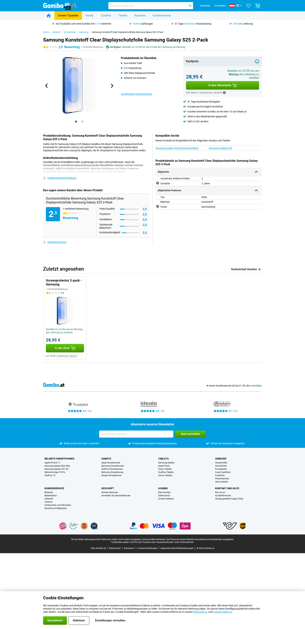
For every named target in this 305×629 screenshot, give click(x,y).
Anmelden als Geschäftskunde (115, 495)
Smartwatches (222, 478)
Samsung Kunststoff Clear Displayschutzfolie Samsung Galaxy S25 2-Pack (127, 32)
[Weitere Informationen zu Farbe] (157, 206)
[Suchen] (190, 5)
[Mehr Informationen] (224, 92)
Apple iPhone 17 (52, 462)
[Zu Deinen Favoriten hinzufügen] (257, 61)
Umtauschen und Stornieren (57, 505)
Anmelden (219, 5)
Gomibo (163, 488)
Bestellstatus (50, 495)
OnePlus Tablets (166, 472)
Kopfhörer (220, 475)
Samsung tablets (166, 462)
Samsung (83, 32)
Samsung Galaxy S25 (220, 148)
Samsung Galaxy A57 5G (56, 469)
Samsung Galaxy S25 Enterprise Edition (177, 148)
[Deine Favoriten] (248, 5)
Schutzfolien (70, 32)
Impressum (129, 548)
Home (46, 32)
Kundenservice (162, 15)
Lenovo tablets (165, 475)
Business (140, 15)
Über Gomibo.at (98, 548)
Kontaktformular (223, 495)
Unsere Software (166, 499)
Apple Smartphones (110, 462)
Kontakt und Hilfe (227, 488)
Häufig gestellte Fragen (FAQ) (229, 499)
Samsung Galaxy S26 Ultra (57, 466)
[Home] (48, 15)
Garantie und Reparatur (55, 508)
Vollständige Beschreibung (61, 178)
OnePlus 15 (49, 475)
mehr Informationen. (184, 542)
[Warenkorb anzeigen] (257, 5)
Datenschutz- (200, 611)
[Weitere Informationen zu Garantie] (157, 183)
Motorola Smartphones (112, 472)
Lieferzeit (48, 499)
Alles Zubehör (221, 482)
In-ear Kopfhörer (223, 472)
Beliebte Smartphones (59, 458)
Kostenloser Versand (67, 356)
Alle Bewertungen (56, 242)
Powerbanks (221, 469)
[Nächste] (111, 85)
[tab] (76, 122)
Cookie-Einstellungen (147, 548)
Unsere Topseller (68, 15)
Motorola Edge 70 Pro (54, 472)
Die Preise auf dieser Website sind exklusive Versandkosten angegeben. (200, 539)
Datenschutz (164, 495)
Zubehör (106, 15)
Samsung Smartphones (112, 466)
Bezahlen (48, 492)
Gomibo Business (109, 492)
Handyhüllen (221, 462)
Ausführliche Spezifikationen (136, 94)
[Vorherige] (46, 85)
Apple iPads (164, 466)
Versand (48, 502)
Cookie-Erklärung (222, 611)
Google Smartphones (111, 475)
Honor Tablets (165, 469)
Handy (89, 15)
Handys (106, 458)
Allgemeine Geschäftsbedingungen (177, 548)
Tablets (122, 15)
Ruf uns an (220, 492)
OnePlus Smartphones (112, 469)
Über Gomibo (164, 492)
